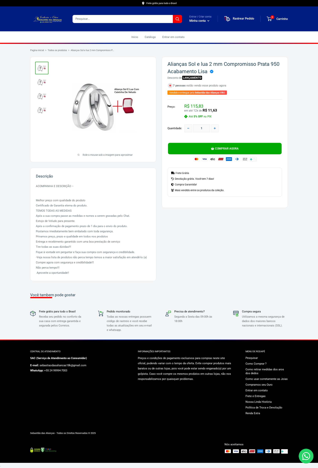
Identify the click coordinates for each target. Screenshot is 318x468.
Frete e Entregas (255, 396)
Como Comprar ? (255, 363)
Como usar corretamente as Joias (266, 379)
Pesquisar (251, 358)
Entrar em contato (173, 37)
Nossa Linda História (258, 401)
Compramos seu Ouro (259, 384)
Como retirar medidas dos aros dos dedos (264, 371)
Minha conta (197, 20)
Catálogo (150, 37)
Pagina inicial (37, 50)
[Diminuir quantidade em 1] (188, 128)
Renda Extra (252, 413)
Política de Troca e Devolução (263, 407)
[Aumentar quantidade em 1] (215, 128)
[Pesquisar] (177, 19)
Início (134, 37)
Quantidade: (174, 128)
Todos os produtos (57, 50)
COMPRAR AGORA (227, 148)
